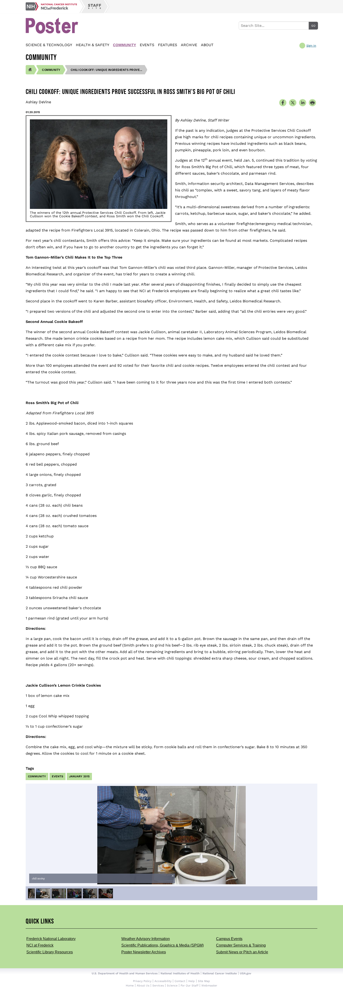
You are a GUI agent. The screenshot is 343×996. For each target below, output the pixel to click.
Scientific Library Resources (49, 952)
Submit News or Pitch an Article (242, 952)
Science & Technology (49, 45)
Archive (189, 45)
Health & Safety (92, 45)
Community (124, 45)
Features (167, 45)
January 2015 (79, 776)
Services (158, 985)
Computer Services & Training (241, 945)
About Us (143, 985)
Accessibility (163, 981)
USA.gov (245, 973)
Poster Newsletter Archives (143, 952)
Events (147, 45)
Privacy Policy (142, 981)
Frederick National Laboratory (51, 939)
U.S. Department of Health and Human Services (125, 973)
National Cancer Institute (220, 973)
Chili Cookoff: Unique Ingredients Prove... (106, 70)
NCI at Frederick (39, 945)
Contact (180, 981)
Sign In (311, 45)
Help (191, 981)
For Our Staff (189, 985)
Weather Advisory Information (145, 939)
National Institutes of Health (180, 973)
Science (172, 985)
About (207, 45)
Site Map (204, 981)
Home (130, 985)
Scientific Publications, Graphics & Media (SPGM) (162, 945)
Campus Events (229, 939)
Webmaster (209, 985)
